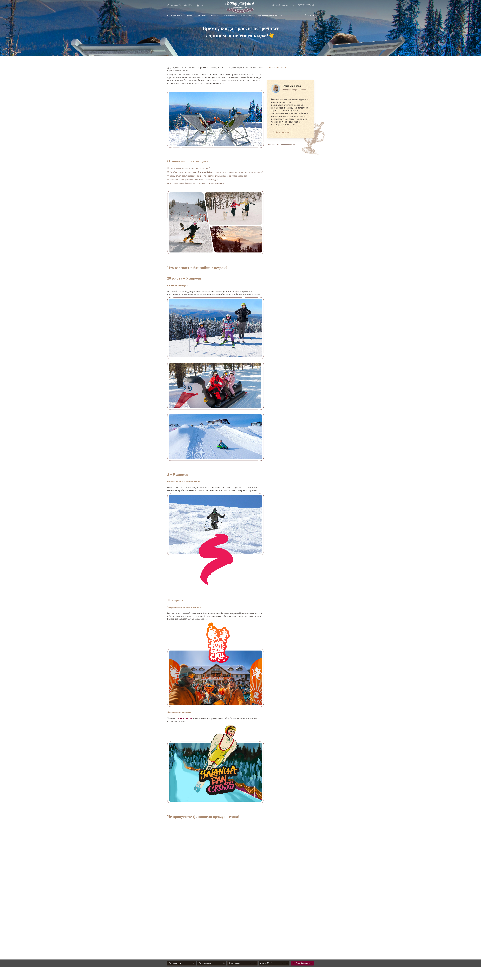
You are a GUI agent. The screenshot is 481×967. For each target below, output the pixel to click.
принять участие (184, 718)
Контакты (246, 15)
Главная (271, 67)
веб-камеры (282, 5)
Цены (189, 15)
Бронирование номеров (270, 15)
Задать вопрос (283, 132)
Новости (281, 67)
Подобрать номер (304, 963)
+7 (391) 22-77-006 (305, 5)
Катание (202, 15)
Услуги (214, 15)
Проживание (173, 15)
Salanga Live (228, 15)
